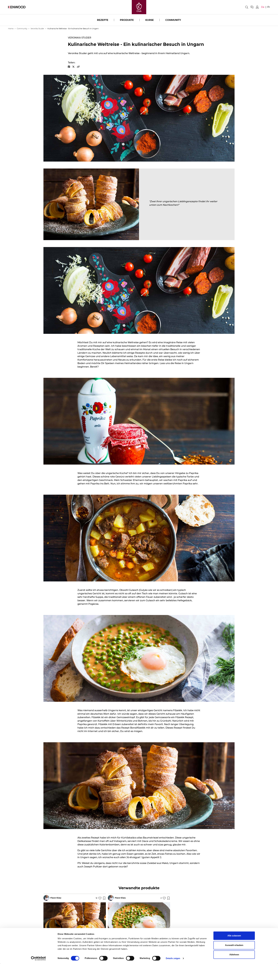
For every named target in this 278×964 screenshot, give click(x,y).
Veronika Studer (37, 28)
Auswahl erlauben (234, 945)
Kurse (149, 20)
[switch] (103, 958)
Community (173, 20)
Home (10, 28)
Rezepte (102, 20)
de (262, 7)
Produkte (127, 20)
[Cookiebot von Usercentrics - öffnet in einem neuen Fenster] (38, 958)
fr (268, 7)
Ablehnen (234, 954)
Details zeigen (173, 958)
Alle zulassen (234, 935)
